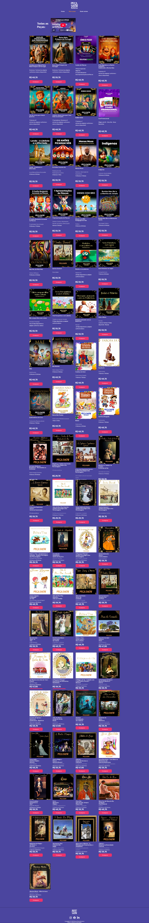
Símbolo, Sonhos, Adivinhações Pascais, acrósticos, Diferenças (60, 223)
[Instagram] (70, 917)
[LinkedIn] (78, 917)
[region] (40, 60)
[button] (39, 49)
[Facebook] (74, 917)
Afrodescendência (34, 513)
